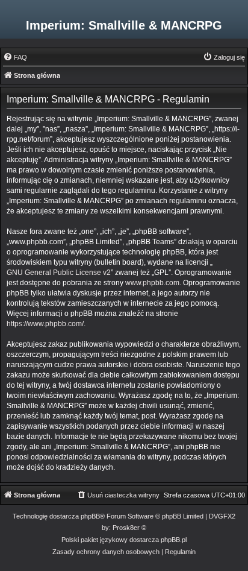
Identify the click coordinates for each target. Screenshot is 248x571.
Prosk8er (126, 527)
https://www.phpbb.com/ (45, 324)
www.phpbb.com (152, 283)
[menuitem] (15, 57)
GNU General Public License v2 (59, 272)
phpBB (90, 516)
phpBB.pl (174, 539)
